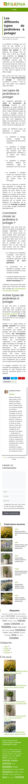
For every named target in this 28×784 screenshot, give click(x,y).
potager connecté (11, 314)
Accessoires (10, 613)
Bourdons (23, 613)
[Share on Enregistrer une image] (21, 378)
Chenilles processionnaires (21, 616)
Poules (11, 632)
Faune (6, 650)
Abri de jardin (5, 613)
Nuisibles (6, 626)
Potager (6, 648)
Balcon (19, 613)
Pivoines (12, 630)
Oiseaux (14, 627)
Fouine (17, 618)
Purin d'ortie (22, 632)
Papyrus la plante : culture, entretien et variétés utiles (20, 599)
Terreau (21, 635)
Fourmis (20, 618)
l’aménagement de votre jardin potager (14, 290)
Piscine (7, 630)
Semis (14, 635)
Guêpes (4, 620)
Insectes (21, 620)
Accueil (4, 457)
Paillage (3, 630)
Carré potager (10, 616)
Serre (18, 635)
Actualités (7, 652)
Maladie (22, 623)
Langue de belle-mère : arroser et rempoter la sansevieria (21, 572)
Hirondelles (10, 620)
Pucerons (16, 632)
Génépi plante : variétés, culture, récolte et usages (19, 586)
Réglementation (8, 635)
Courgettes (6, 618)
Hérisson (15, 620)
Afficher (13, 382)
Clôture (2, 618)
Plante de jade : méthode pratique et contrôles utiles (20, 559)
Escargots (12, 618)
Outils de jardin (22, 627)
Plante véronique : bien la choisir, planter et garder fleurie (21, 546)
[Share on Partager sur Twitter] (14, 378)
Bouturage (3, 616)
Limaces (7, 624)
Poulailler (5, 632)
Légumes (15, 623)
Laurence (11, 394)
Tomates (14, 637)
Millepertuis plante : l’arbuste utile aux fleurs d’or (21, 533)
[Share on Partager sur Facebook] (6, 378)
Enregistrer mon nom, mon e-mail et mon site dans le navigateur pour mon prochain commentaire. (14, 506)
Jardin (6, 646)
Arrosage (16, 613)
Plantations (20, 630)
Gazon (25, 618)
